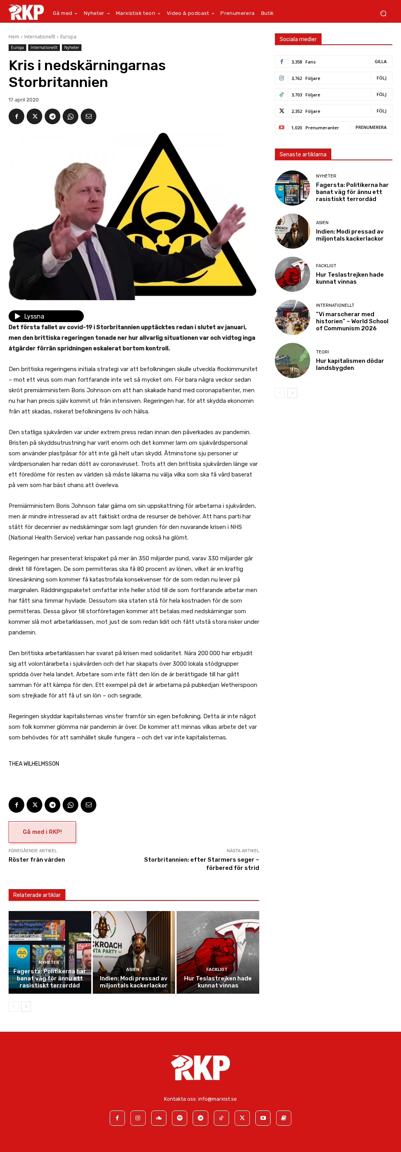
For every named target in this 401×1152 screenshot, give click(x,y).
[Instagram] (138, 1118)
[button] (383, 13)
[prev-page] (13, 1007)
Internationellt (39, 36)
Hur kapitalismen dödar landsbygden (350, 364)
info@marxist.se (217, 1099)
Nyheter (71, 47)
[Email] (88, 116)
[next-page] (26, 1007)
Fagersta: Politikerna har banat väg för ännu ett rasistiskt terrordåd (49, 978)
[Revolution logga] (26, 12)
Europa (68, 36)
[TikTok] (221, 1118)
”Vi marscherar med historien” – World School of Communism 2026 (352, 321)
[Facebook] (16, 116)
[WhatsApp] (70, 116)
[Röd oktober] (283, 1118)
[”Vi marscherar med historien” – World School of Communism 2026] (292, 317)
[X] (34, 116)
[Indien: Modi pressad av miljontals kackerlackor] (134, 952)
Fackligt (217, 969)
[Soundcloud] (158, 1118)
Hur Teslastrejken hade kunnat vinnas (218, 982)
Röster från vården (37, 859)
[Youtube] (263, 1118)
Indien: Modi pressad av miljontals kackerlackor (134, 982)
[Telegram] (52, 116)
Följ (382, 78)
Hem (14, 36)
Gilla (381, 61)
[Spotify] (179, 1118)
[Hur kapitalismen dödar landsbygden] (292, 360)
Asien (132, 969)
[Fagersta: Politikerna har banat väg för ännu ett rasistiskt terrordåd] (50, 952)
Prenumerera (371, 127)
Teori (322, 352)
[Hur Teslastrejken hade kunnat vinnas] (218, 952)
